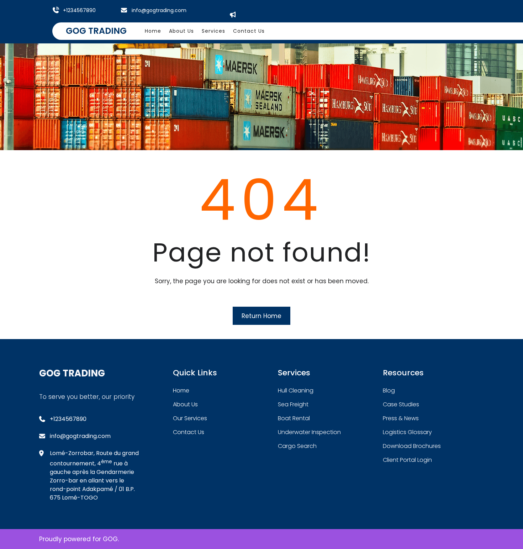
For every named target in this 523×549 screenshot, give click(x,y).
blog (389, 390)
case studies (401, 404)
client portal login (407, 460)
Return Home (261, 316)
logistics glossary (407, 432)
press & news (401, 418)
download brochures (412, 446)
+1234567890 (79, 10)
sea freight (293, 404)
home (181, 390)
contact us (188, 432)
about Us (185, 404)
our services (190, 418)
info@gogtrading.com (159, 10)
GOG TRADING (96, 31)
